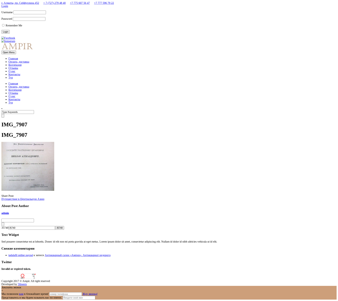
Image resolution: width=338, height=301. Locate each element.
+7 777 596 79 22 (104, 2)
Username (7, 12)
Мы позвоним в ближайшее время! (25, 293)
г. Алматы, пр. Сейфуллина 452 (20, 2)
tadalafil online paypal (20, 255)
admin (5, 213)
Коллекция (14, 64)
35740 (4, 227)
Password (6, 18)
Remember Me (13, 25)
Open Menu (9, 52)
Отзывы (13, 68)
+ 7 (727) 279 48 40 (54, 2)
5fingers (22, 284)
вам (21, 293)
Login (4, 6)
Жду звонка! (90, 293)
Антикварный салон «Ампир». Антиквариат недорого (78, 255)
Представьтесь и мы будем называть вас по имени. (31, 297)
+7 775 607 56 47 (80, 2)
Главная (13, 58)
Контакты (14, 74)
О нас (11, 71)
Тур (10, 77)
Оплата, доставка (18, 61)
